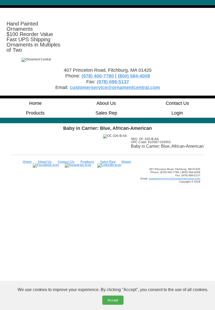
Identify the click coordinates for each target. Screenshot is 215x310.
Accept (113, 300)
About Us (106, 103)
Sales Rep (106, 113)
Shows (126, 162)
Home (35, 103)
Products (35, 113)
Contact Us (177, 103)
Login (177, 113)
